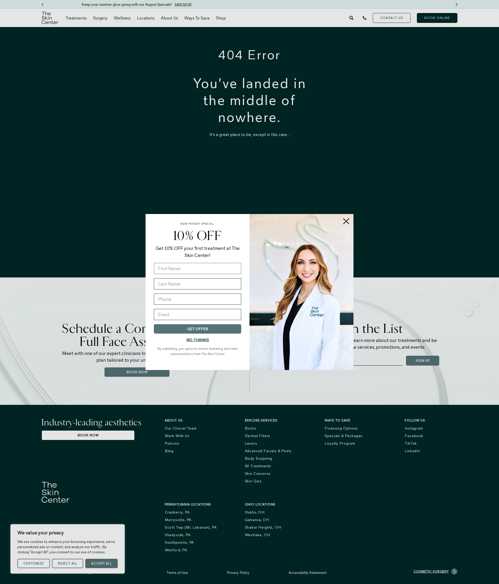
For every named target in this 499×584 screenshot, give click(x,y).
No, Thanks (197, 340)
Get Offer (197, 329)
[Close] (346, 221)
